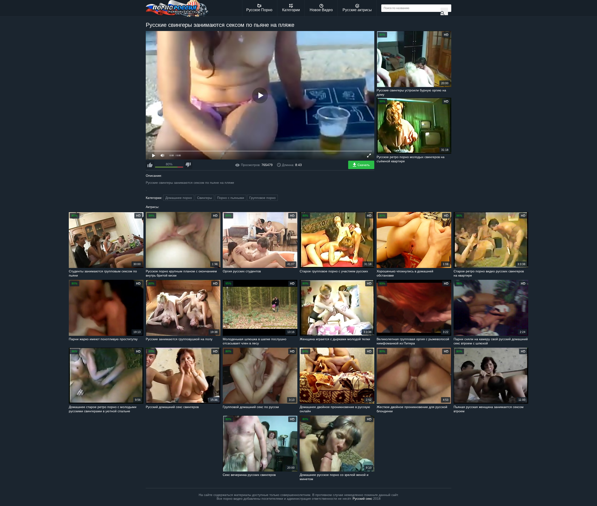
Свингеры (204, 198)
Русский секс (362, 498)
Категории (291, 10)
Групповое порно (262, 198)
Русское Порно (259, 10)
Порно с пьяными (230, 198)
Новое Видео (321, 10)
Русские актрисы (357, 10)
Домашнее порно (178, 198)
